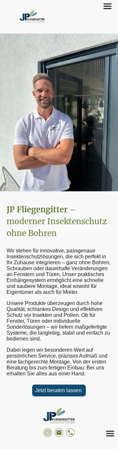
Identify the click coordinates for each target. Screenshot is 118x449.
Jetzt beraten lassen (59, 390)
